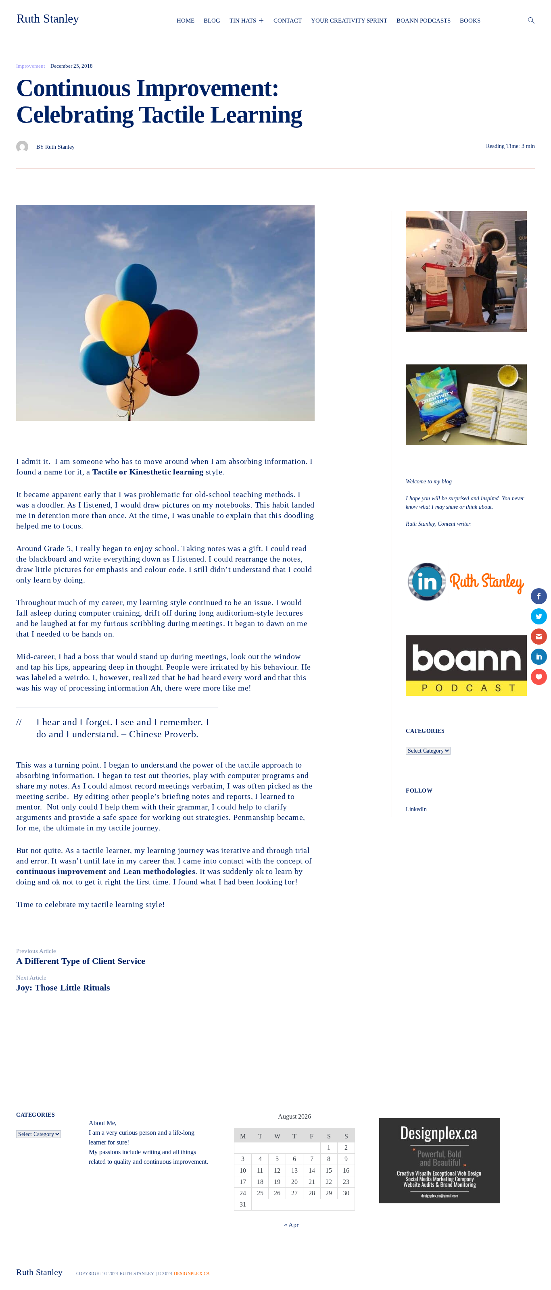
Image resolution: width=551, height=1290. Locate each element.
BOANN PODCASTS (424, 20)
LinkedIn (416, 809)
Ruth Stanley (48, 18)
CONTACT (287, 20)
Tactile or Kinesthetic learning (147, 471)
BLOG (212, 20)
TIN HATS (243, 20)
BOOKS (470, 20)
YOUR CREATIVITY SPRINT (349, 20)
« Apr (291, 1224)
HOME (185, 20)
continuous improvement (61, 871)
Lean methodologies (159, 871)
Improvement (30, 66)
